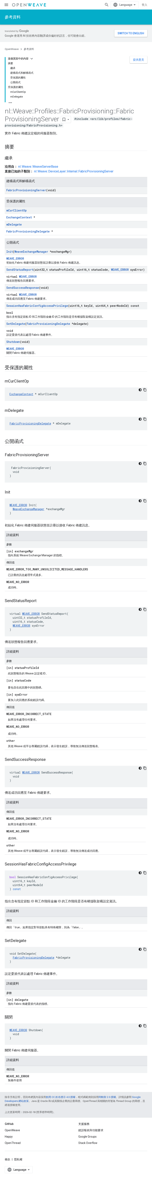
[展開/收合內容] (31, 58)
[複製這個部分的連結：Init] (14, 492)
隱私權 (18, 1159)
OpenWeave (12, 49)
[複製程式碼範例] (144, 389)
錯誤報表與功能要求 (90, 1130)
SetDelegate (15, 324)
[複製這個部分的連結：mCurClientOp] (33, 381)
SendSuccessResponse (22, 288)
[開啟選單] (6, 5)
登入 (144, 4)
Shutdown (13, 342)
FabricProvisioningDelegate (28, 231)
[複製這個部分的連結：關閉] (17, 1017)
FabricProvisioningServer (26, 190)
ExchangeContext (19, 217)
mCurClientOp (16, 210)
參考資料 (13, 17)
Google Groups (87, 1136)
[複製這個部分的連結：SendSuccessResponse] (50, 759)
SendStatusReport (19, 270)
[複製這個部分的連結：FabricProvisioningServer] (53, 455)
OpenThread (13, 1143)
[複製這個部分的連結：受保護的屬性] (37, 368)
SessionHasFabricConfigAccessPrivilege (37, 306)
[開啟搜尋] (106, 4)
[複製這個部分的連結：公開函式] (27, 441)
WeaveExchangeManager (31, 251)
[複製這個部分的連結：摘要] (18, 147)
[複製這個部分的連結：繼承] (17, 158)
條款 (7, 1159)
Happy (9, 1136)
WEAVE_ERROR (15, 258)
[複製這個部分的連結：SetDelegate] (30, 941)
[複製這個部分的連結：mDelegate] (28, 410)
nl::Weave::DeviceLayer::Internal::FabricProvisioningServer (73, 171)
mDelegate (14, 224)
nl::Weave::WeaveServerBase (38, 166)
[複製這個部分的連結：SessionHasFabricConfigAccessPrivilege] (80, 864)
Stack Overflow (87, 1143)
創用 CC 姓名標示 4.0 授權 (60, 1097)
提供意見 (138, 59)
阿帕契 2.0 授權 (107, 1097)
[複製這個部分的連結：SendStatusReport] (41, 601)
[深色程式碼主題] (140, 389)
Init (9, 251)
